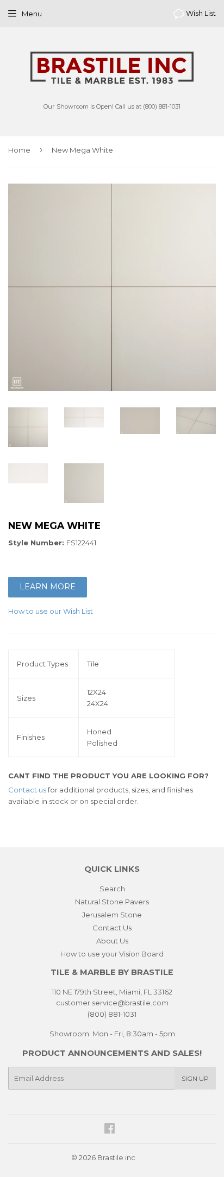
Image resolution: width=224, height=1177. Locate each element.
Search (112, 888)
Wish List (200, 13)
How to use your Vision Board (112, 953)
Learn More (48, 586)
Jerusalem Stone (112, 914)
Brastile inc (116, 1157)
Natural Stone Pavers (112, 901)
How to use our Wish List (50, 611)
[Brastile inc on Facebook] (109, 1129)
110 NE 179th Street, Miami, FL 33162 (112, 991)
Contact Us (112, 927)
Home (19, 150)
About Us (112, 940)
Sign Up (195, 1078)
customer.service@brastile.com (112, 1002)
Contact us (27, 789)
